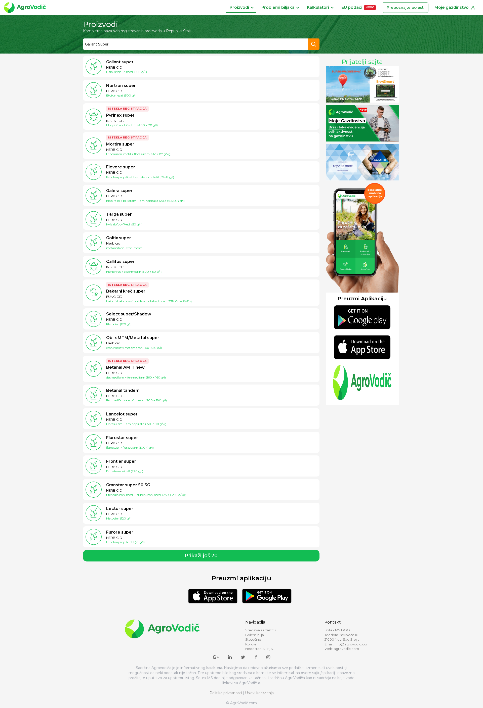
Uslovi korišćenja (259, 693)
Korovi (250, 644)
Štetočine (253, 639)
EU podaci (357, 7)
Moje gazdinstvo (451, 7)
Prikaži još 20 (201, 555)
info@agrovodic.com (352, 644)
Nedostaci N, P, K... (260, 649)
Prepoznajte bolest (405, 7)
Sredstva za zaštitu (260, 630)
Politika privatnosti (226, 693)
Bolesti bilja (254, 635)
